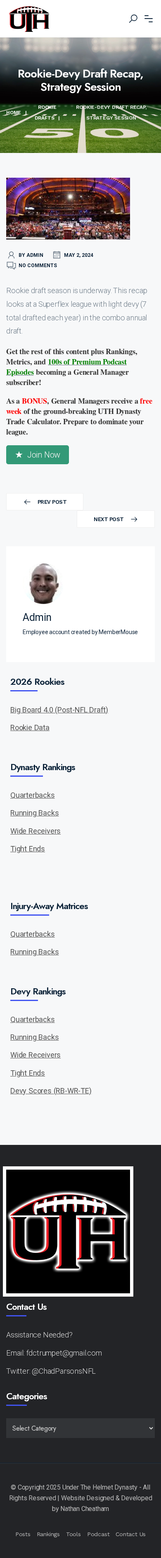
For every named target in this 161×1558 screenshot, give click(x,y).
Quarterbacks (32, 795)
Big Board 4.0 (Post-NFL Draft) (59, 709)
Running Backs (34, 812)
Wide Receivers (35, 831)
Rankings (48, 1534)
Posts (23, 1534)
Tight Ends (27, 848)
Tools (73, 1534)
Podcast (98, 1534)
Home (13, 112)
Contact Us (131, 1534)
